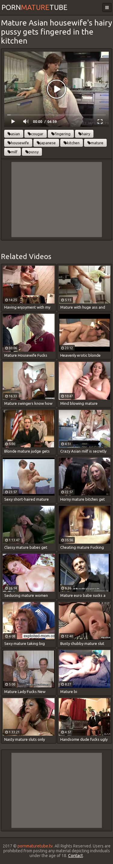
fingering (63, 134)
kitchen (73, 143)
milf (14, 152)
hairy (86, 134)
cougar (37, 134)
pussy (34, 152)
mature (97, 143)
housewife (20, 143)
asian (15, 134)
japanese (48, 143)
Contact (75, 855)
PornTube (34, 7)
